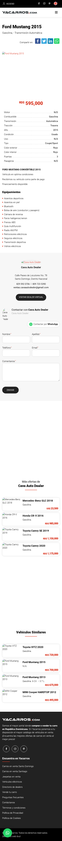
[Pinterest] (49, 3)
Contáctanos (8, 802)
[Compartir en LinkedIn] (50, 43)
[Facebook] (39, 3)
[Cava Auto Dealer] (31, 262)
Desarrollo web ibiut (11, 836)
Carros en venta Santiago (14, 771)
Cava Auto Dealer (31, 267)
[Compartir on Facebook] (38, 43)
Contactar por (45, 324)
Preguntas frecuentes (13, 797)
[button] (56, 12)
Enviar (10, 390)
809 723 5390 (39, 284)
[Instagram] (44, 3)
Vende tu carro (9, 792)
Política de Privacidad (12, 813)
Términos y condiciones (13, 807)
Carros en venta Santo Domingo (18, 766)
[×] (7, 832)
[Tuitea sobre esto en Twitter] (44, 43)
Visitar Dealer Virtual (31, 297)
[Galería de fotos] (31, 67)
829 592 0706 (23, 284)
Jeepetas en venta (11, 776)
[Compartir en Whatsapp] (57, 43)
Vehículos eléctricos (12, 781)
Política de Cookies (11, 818)
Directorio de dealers (12, 787)
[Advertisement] (31, 439)
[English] (56, 4)
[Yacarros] (19, 12)
